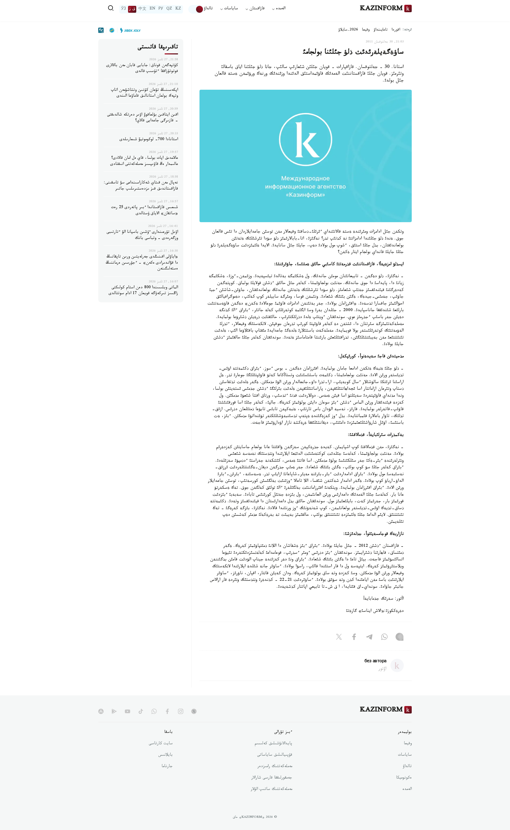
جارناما (167, 767)
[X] (339, 638)
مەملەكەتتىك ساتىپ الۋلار (271, 790)
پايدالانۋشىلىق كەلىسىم (273, 744)
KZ (178, 9)
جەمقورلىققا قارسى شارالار (271, 778)
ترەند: (407, 30)
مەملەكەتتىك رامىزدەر (274, 767)
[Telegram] (369, 638)
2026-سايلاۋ (348, 30)
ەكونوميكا (404, 778)
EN (152, 9)
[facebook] (167, 711)
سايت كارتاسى (161, 744)
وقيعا (366, 30)
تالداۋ (208, 9)
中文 (142, 9)
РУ (161, 9)
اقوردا (396, 30)
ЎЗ (123, 9)
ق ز (132, 9)
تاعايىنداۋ (381, 30)
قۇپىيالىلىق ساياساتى (274, 755)
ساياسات (405, 755)
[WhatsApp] (384, 638)
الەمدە (407, 790)
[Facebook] (354, 638)
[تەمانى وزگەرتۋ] (196, 9)
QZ (169, 9)
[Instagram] (399, 638)
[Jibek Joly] (129, 30)
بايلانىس (165, 755)
